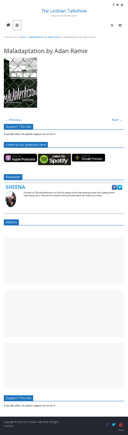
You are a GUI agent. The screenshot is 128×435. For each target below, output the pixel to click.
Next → (117, 120)
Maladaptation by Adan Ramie (44, 37)
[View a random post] (120, 25)
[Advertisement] (64, 260)
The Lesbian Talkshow (64, 11)
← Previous (14, 120)
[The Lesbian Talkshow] (8, 25)
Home (22, 37)
